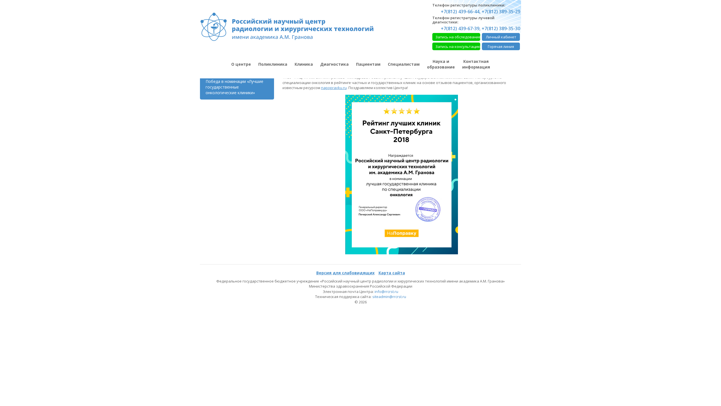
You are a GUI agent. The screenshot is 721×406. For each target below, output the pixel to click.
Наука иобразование (441, 64)
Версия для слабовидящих (345, 272)
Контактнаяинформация (476, 64)
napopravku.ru (334, 87)
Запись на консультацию (457, 46)
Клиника (304, 64)
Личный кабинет (501, 36)
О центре (241, 64)
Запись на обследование (457, 36)
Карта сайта (392, 272)
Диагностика (334, 64)
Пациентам (368, 64)
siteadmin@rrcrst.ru (389, 296)
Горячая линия (501, 46)
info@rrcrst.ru (386, 291)
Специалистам (404, 64)
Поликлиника (272, 64)
